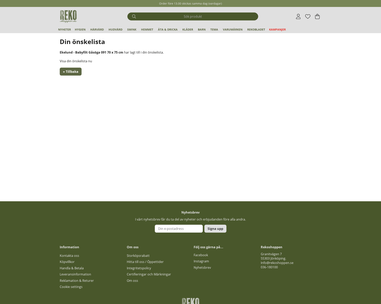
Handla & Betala (72, 268)
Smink (131, 29)
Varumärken (232, 29)
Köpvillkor (67, 262)
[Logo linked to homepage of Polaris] (68, 16)
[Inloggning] (298, 16)
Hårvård (97, 29)
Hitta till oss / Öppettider (145, 262)
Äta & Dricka (168, 29)
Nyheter (64, 29)
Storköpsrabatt (138, 255)
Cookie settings (71, 287)
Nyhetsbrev (202, 267)
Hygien (80, 29)
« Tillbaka (70, 71)
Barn (202, 29)
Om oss (132, 280)
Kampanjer (277, 29)
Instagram (201, 261)
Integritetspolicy (139, 268)
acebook (201, 255)
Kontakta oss (69, 255)
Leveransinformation (75, 274)
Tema (214, 29)
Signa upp (215, 228)
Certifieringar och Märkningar (149, 274)
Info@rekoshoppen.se (277, 263)
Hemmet (147, 29)
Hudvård (115, 29)
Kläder (187, 29)
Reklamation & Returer (77, 280)
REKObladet (256, 29)
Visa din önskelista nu (76, 61)
